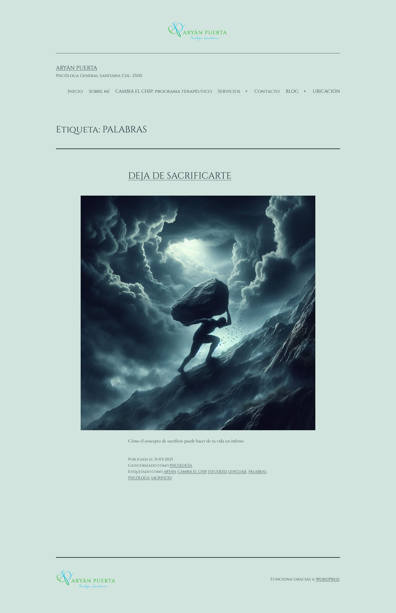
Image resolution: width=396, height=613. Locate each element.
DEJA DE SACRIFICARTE (179, 176)
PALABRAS (257, 471)
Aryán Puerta (76, 68)
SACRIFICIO (161, 477)
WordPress (327, 579)
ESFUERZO (217, 471)
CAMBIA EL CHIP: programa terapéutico (163, 91)
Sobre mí (99, 91)
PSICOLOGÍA (181, 465)
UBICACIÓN (326, 91)
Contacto (267, 91)
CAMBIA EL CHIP (192, 471)
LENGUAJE (237, 471)
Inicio (75, 91)
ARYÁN (170, 471)
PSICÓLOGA (138, 477)
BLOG (292, 91)
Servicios (229, 91)
